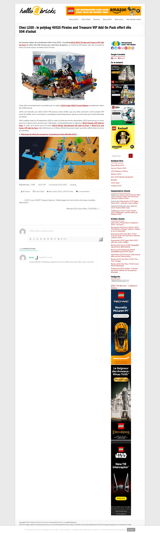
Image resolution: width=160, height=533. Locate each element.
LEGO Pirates (68, 191)
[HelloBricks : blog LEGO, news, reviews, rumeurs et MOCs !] (37, 7)
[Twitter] (115, 48)
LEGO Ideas (115, 183)
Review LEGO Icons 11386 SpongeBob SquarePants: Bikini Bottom (125, 246)
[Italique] (34, 238)
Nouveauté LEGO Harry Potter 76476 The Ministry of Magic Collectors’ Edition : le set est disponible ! (126, 229)
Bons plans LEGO (55, 191)
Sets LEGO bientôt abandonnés (122, 177)
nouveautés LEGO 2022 (58, 185)
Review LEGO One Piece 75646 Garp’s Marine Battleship (125, 265)
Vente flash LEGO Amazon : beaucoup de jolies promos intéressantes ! (125, 255)
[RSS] (129, 48)
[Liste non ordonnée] (48, 238)
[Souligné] (37, 238)
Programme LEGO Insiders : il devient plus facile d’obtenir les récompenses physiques (124, 270)
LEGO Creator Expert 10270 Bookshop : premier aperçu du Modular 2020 (124, 212)
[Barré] (41, 238)
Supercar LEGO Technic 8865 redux (124, 207)
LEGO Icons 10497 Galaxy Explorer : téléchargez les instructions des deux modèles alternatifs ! (57, 201)
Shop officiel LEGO (117, 165)
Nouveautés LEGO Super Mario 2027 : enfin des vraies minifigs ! (125, 202)
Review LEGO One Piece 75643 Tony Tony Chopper (124, 260)
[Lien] (58, 238)
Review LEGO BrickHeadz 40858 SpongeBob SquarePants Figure (123, 250)
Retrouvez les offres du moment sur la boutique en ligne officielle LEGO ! (49, 134)
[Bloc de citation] (51, 238)
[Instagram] (119, 48)
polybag (73, 185)
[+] (65, 239)
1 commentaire (84, 191)
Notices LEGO (116, 174)
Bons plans (119, 19)
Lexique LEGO (116, 186)
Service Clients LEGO (118, 168)
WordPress (60, 522)
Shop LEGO (107, 19)
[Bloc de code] (55, 238)
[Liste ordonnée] (44, 238)
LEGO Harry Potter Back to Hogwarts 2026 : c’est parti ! (124, 223)
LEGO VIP (42, 185)
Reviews (97, 19)
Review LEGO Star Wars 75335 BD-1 (84, 208)
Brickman (26, 191)
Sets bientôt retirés (133, 19)
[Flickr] (122, 48)
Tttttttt (113, 211)
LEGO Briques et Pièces (119, 171)
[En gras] (30, 238)
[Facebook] (112, 48)
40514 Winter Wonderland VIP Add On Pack (70, 125)
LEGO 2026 (86, 19)
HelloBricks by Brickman (41, 522)
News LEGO (73, 19)
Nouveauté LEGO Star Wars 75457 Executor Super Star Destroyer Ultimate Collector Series (125, 196)
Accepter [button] (131, 529)
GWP (33, 185)
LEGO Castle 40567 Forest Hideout (74, 105)
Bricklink (114, 180)
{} (62, 239)
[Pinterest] (126, 48)
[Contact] (132, 48)
